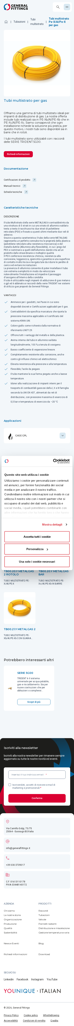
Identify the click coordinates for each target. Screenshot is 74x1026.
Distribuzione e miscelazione (54, 928)
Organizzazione (13, 919)
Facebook (22, 979)
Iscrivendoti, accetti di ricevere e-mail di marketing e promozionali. (33, 786)
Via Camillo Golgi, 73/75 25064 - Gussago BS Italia (20, 830)
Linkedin (9, 979)
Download (44, 954)
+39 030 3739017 (15, 865)
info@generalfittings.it (18, 848)
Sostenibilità (10, 932)
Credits (54, 1020)
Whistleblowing (51, 1015)
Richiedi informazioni (15, 954)
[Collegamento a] (32, 991)
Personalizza (34, 549)
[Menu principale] (67, 7)
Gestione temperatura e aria (54, 932)
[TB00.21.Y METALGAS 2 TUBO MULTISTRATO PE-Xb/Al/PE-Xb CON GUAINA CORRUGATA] (19, 616)
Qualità (8, 928)
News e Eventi (11, 943)
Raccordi (43, 910)
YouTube (52, 979)
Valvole (42, 919)
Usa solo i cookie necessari (37, 561)
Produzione (10, 923)
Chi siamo (9, 910)
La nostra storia (12, 915)
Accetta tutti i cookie (37, 536)
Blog (41, 943)
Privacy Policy (11, 1015)
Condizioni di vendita (34, 1020)
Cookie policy (31, 1015)
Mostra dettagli (52, 524)
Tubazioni (19, 21)
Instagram (37, 979)
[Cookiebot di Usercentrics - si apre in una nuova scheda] (53, 461)
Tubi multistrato (37, 21)
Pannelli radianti (48, 923)
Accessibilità (11, 1020)
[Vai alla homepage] (16, 7)
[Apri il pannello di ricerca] (58, 7)
